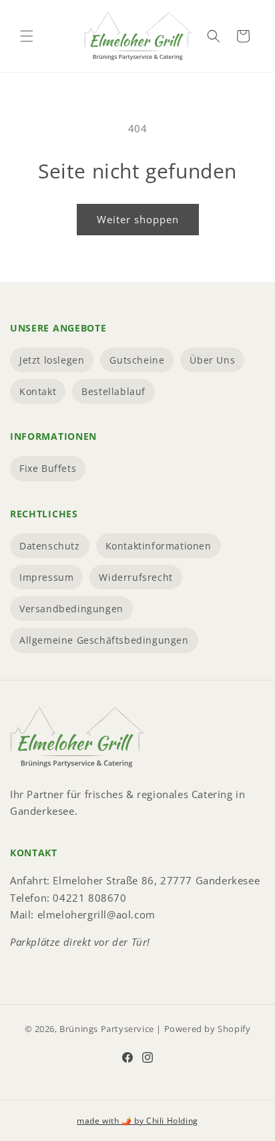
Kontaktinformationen (158, 545)
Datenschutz (49, 545)
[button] (26, 36)
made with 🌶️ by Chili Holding (137, 1120)
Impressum (46, 577)
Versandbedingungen (71, 608)
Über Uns (212, 360)
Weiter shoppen (138, 219)
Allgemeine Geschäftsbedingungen (104, 640)
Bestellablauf (113, 391)
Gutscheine (136, 360)
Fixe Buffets (47, 468)
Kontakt (37, 391)
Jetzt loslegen (51, 360)
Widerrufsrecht (135, 577)
